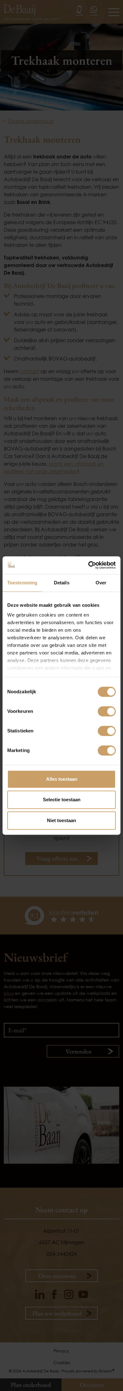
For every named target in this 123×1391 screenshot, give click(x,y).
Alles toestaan (61, 779)
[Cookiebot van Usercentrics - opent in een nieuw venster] (88, 565)
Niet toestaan (61, 820)
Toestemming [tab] (22, 582)
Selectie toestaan (61, 799)
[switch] (107, 711)
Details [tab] (61, 582)
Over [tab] (101, 582)
